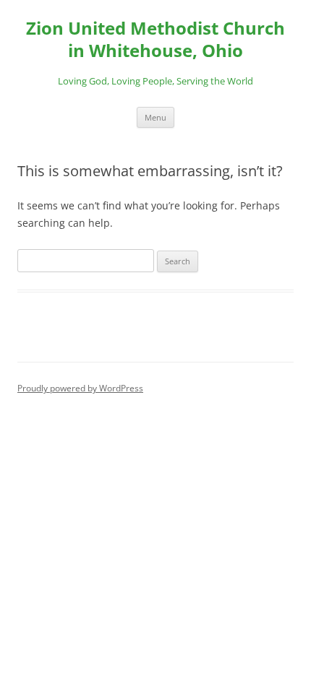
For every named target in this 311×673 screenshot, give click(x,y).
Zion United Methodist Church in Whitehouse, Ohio (155, 39)
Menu (155, 117)
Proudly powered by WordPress (80, 388)
